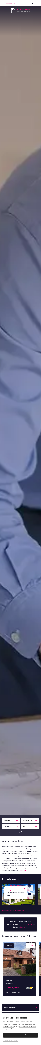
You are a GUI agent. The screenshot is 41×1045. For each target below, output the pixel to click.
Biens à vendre (10, 1007)
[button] (11, 826)
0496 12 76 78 (27, 924)
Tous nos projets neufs (11, 910)
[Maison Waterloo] (19, 969)
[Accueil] (20, 10)
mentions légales (8, 1026)
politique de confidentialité (27, 1026)
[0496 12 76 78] (33, 3)
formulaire (24, 927)
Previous (32, 879)
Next (37, 879)
